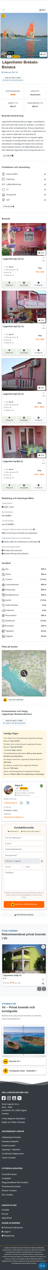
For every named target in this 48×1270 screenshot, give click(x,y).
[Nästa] (41, 958)
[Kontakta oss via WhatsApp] (21, 803)
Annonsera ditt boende (13, 1228)
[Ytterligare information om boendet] (43, 979)
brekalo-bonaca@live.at (13, 817)
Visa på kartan (15, 700)
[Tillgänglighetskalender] (43, 983)
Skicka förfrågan (25, 904)
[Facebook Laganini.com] (4, 1098)
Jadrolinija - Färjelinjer (11, 1150)
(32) (44, 54)
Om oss (5, 1214)
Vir (3, 10)
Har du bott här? (13, 79)
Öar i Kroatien (7, 1195)
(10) (42, 253)
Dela (43, 10)
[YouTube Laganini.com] (14, 1098)
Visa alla (8, 206)
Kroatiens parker (8, 1146)
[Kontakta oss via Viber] (27, 803)
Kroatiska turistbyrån (10, 1141)
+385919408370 (10, 803)
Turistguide (6, 1178)
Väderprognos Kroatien (11, 1137)
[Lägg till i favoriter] (43, 947)
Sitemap (21, 1122)
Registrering (9, 1236)
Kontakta (5, 1210)
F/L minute (38, 285)
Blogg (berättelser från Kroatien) (15, 1182)
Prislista (9, 285)
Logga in (7, 1232)
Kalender (24, 285)
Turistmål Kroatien (9, 1174)
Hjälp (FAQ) (7, 1218)
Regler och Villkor (9, 1122)
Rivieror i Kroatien (9, 1191)
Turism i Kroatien (9, 1158)
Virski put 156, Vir (10, 72)
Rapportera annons (25, 915)
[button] (24, 673)
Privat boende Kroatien (11, 1186)
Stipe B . (10, 53)
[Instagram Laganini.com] (9, 1098)
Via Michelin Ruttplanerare (13, 1154)
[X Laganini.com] (19, 1098)
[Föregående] (7, 958)
